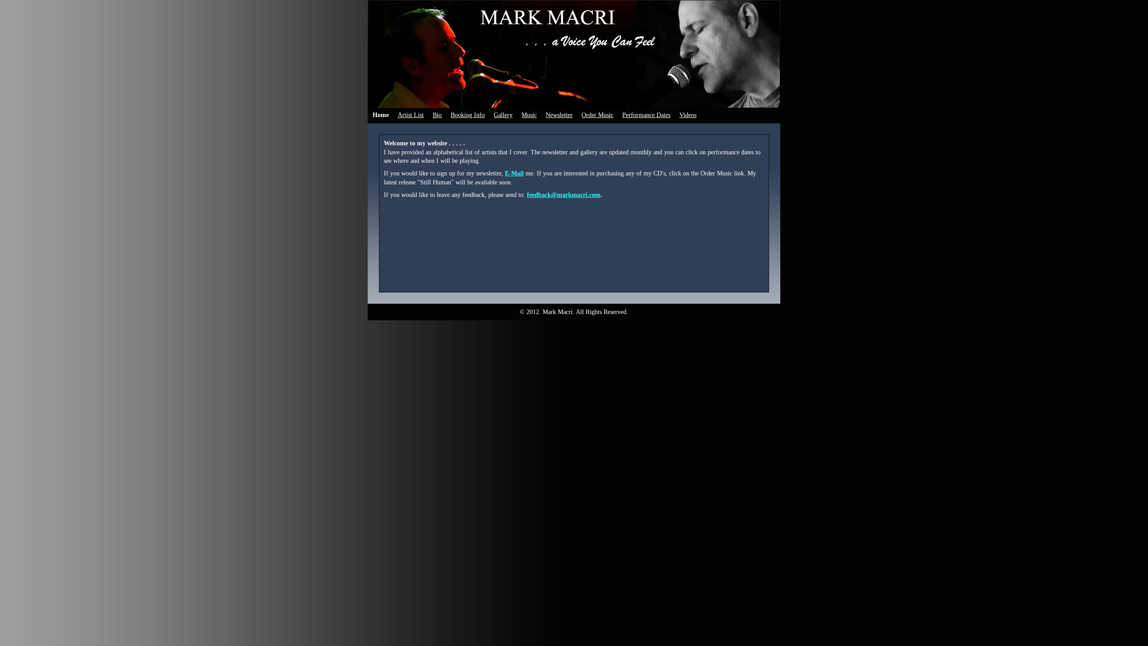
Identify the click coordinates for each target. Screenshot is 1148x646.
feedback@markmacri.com (563, 195)
